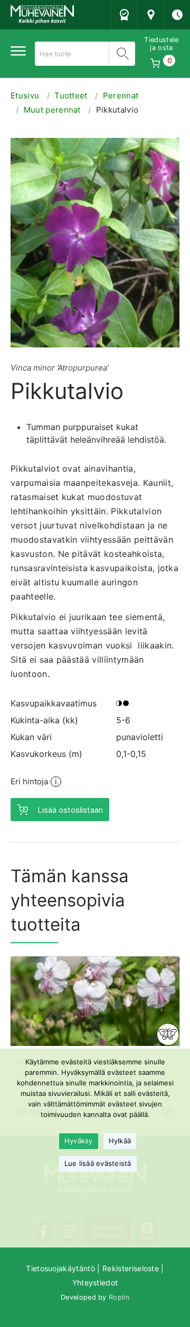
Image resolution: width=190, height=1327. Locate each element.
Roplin (119, 1297)
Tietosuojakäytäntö (60, 1268)
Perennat (121, 96)
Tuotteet (71, 96)
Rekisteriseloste (130, 1268)
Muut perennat (52, 110)
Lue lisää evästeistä (97, 1163)
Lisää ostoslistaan (70, 810)
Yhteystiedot (95, 1282)
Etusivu (25, 96)
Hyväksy (78, 1140)
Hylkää (120, 1140)
